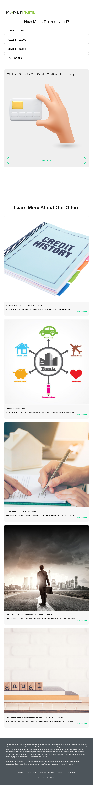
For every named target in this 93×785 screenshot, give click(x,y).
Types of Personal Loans (16, 408)
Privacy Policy (32, 772)
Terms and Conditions (46, 772)
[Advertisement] (46, 187)
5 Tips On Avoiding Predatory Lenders (21, 511)
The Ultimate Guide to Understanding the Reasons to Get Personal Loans (34, 717)
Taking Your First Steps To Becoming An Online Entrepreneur (30, 614)
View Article (81, 311)
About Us (21, 772)
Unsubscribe (71, 772)
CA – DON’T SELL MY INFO (46, 777)
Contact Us (60, 772)
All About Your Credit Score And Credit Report (24, 305)
